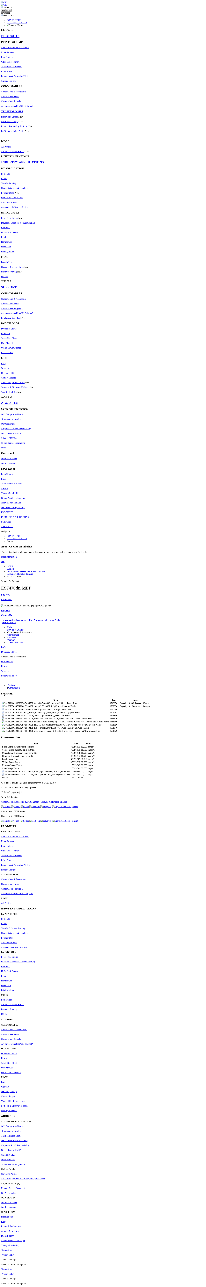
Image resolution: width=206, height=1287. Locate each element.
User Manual (7, 343)
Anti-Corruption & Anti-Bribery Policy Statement (23, 1178)
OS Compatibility (9, 373)
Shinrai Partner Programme (13, 443)
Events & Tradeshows (11, 1226)
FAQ (3, 363)
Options (11, 685)
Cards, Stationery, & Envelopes (15, 188)
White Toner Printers (10, 62)
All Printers (6, 147)
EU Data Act (7, 352)
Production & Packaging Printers (15, 76)
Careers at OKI (8, 1155)
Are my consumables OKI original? (17, 893)
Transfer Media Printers (11, 66)
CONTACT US (14, 20)
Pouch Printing (7, 193)
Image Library (7, 1236)
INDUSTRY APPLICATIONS (22, 162)
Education (5, 227)
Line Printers (6, 57)
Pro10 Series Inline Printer (12, 131)
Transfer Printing (8, 183)
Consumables (14, 688)
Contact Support (8, 378)
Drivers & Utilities (9, 329)
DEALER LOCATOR (17, 22)
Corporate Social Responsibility (15, 1145)
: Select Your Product (31, 620)
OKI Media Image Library (13, 507)
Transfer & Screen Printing (13, 928)
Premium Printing (9, 272)
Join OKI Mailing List (11, 503)
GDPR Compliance (9, 1193)
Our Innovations (8, 463)
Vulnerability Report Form (13, 382)
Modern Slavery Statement (13, 1188)
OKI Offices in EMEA (11, 433)
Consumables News (10, 96)
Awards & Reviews (9, 1231)
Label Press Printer (9, 218)
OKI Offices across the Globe (14, 1140)
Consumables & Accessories (13, 91)
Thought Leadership (10, 493)
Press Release (7, 474)
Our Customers (8, 424)
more (3, 447)
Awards (4, 488)
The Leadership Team (10, 1136)
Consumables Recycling (12, 101)
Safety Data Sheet (9, 338)
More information (9, 557)
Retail (3, 237)
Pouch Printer (7, 938)
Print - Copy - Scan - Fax (12, 197)
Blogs (3, 479)
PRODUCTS (10, 36)
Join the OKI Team (9, 438)
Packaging (5, 174)
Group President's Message (13, 498)
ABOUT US (9, 403)
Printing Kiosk (7, 251)
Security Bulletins (9, 392)
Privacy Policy (8, 1255)
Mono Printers (7, 52)
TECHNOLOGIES (12, 111)
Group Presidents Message (13, 1240)
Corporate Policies (9, 1174)
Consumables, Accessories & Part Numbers (26, 571)
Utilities (4, 276)
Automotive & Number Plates (14, 207)
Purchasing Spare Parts (11, 318)
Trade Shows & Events (11, 483)
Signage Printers (8, 81)
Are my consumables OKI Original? (17, 106)
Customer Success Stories (12, 151)
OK (2, 561)
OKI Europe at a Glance (12, 414)
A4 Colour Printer (9, 202)
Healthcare (6, 246)
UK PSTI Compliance (11, 348)
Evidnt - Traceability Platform (14, 126)
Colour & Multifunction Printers (15, 47)
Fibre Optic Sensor (9, 117)
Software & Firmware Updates (14, 387)
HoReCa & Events (9, 232)
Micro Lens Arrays (9, 121)
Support (10, 569)
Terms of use (6, 1250)
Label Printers (7, 71)
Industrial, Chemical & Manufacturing (18, 223)
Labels (4, 178)
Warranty (5, 368)
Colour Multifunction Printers (20, 574)
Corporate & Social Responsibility (16, 428)
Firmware (5, 333)
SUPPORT (9, 287)
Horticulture (6, 242)
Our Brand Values (9, 458)
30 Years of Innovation (11, 419)
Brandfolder (6, 262)
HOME (10, 566)
